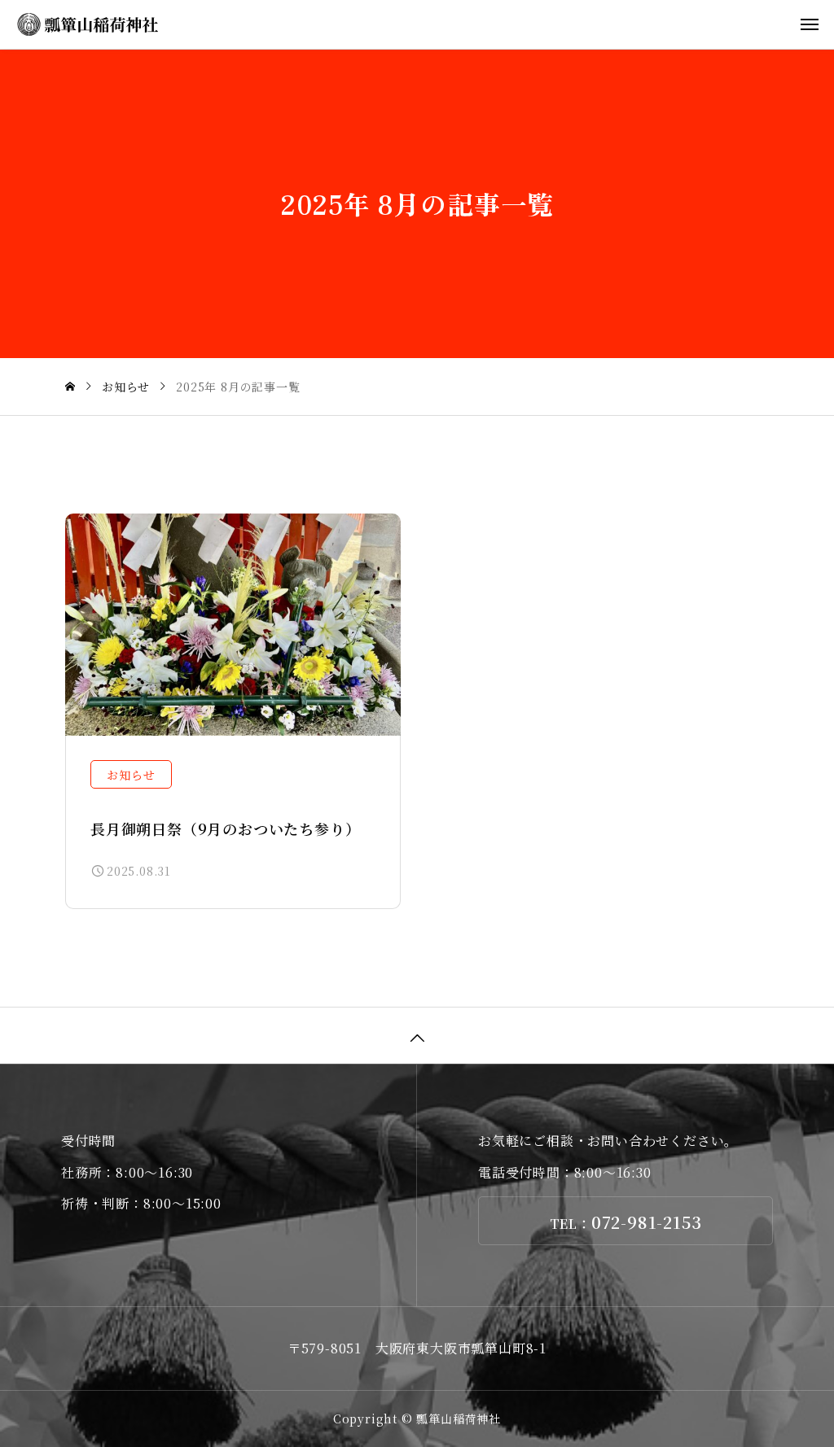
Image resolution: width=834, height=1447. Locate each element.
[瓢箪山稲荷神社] (425, 24)
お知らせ (131, 775)
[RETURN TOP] (417, 1035)
